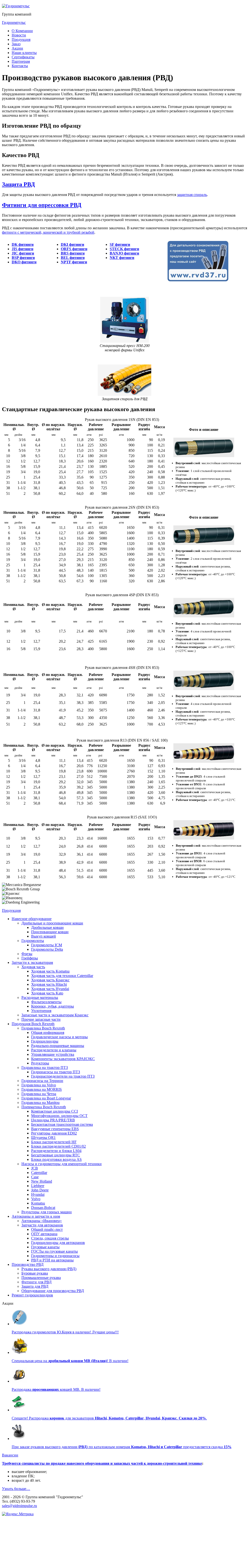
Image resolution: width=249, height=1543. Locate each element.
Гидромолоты (32, 941)
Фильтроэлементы (46, 1002)
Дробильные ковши (47, 927)
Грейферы (29, 958)
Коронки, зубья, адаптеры (52, 1006)
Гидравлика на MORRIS (41, 1089)
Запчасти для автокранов (42, 1225)
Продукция (21, 39)
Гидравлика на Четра (38, 1094)
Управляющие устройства (52, 1054)
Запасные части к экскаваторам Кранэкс (55, 1015)
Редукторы (40, 1063)
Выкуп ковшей (43, 936)
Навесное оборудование (32, 919)
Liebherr (37, 1186)
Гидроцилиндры (44, 1041)
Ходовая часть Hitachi (49, 984)
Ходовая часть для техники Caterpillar (62, 976)
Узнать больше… (16, 1489)
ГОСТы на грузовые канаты (54, 1251)
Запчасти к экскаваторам (32, 962)
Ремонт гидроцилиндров (32, 1295)
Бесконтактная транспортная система (62, 1124)
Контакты (20, 66)
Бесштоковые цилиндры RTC (55, 1155)
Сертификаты (23, 57)
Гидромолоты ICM (46, 945)
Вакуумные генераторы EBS (55, 1129)
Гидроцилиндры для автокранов (58, 1243)
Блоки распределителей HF (54, 1142)
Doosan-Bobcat (43, 1208)
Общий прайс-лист (47, 1229)
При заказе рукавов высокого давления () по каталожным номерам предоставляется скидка (121, 1447)
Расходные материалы (39, 997)
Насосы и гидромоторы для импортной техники (61, 1164)
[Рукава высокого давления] (19, 1439)
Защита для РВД (34, 1286)
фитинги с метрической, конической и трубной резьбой (48, 232)
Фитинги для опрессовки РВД (41, 205)
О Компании (22, 31)
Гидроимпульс (14, 22)
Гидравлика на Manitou (40, 1102)
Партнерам (21, 61)
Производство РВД (28, 1264)
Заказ (16, 44)
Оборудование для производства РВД (52, 1291)
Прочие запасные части (41, 1019)
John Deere (40, 1190)
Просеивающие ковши (50, 932)
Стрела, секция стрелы (50, 1238)
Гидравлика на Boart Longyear (46, 1098)
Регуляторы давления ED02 (54, 1133)
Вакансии (10, 1455)
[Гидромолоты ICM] (19, 1324)
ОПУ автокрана (44, 1234)
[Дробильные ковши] (19, 1352)
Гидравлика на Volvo (38, 1085)
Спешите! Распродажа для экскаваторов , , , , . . (109, 1418)
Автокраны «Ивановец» (41, 1221)
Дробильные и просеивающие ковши (52, 923)
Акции (17, 48)
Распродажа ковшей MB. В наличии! (56, 1389)
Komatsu (38, 1203)
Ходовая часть (33, 967)
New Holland (41, 1181)
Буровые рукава (34, 1273)
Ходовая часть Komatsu (50, 971)
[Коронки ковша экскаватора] (19, 1410)
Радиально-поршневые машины (57, 1046)
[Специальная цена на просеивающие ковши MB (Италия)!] (19, 1381)
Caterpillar (39, 1173)
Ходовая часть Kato (47, 993)
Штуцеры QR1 (43, 1137)
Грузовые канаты (45, 1247)
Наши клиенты (24, 53)
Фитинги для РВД (36, 1282)
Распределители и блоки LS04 (56, 1151)
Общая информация (47, 1032)
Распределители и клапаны (53, 1050)
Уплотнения (41, 1011)
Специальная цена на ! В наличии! (70, 1361)
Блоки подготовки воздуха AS (56, 1159)
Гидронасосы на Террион (42, 1081)
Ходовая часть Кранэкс (50, 980)
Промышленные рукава (41, 1278)
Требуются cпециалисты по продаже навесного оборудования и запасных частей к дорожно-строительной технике (102, 1463)
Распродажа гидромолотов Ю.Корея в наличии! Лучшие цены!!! (65, 1332)
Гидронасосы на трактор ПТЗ (55, 1072)
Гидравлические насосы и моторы (59, 1037)
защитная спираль (192, 195)
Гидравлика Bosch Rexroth (43, 1028)
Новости (19, 35)
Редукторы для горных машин (46, 1212)
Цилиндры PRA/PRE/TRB (53, 1120)
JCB (34, 1168)
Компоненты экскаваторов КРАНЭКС (63, 1059)
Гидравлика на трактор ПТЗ (44, 1067)
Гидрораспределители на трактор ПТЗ (63, 1076)
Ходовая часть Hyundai (50, 989)
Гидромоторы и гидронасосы (55, 1256)
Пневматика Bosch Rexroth (43, 1107)
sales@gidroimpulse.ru (19, 1506)
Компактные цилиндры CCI (54, 1111)
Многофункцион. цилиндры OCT (59, 1116)
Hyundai (37, 1194)
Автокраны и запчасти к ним (36, 1216)
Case (35, 1177)
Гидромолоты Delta (47, 949)
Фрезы (26, 954)
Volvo (35, 1199)
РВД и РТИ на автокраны (52, 1260)
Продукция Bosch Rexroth (33, 1024)
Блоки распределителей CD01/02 (58, 1146)
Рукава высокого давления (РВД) (48, 1269)
